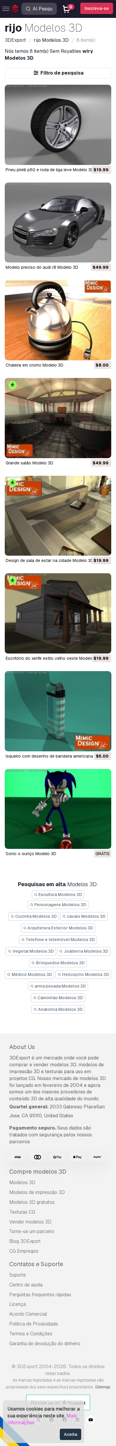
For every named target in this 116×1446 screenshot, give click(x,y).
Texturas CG (22, 1212)
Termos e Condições (30, 1334)
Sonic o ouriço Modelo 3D (31, 853)
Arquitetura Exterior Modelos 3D (59, 928)
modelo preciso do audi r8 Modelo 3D (42, 267)
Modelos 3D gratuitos (32, 1202)
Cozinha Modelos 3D (35, 916)
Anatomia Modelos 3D (60, 1009)
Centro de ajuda (26, 1285)
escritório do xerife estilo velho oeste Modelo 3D (53, 658)
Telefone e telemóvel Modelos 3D (60, 939)
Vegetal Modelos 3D (33, 951)
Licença (17, 1304)
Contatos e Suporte (36, 1264)
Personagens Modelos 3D (59, 904)
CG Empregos (23, 1251)
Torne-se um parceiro (31, 1231)
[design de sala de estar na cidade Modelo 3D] (58, 516)
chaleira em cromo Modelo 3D (34, 365)
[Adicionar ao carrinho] (90, 157)
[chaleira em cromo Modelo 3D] (58, 320)
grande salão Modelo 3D (29, 463)
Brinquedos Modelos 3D (60, 962)
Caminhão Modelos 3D (60, 997)
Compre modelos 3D (37, 1171)
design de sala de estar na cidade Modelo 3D (49, 560)
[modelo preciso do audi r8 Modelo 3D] (58, 223)
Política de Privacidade (33, 1324)
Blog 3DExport (25, 1241)
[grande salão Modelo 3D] (58, 418)
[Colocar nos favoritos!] (102, 157)
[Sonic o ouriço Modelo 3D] (58, 809)
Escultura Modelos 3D (59, 894)
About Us (22, 1047)
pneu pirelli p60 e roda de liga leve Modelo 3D (50, 169)
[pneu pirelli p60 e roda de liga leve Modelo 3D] (58, 125)
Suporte (17, 1275)
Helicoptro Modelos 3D (85, 974)
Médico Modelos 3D (31, 974)
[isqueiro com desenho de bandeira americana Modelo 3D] (58, 711)
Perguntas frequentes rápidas (40, 1294)
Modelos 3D (22, 1182)
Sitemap (102, 1387)
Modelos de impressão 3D (37, 1192)
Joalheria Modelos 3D (85, 951)
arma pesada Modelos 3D (60, 986)
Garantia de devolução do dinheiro (44, 1343)
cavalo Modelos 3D (86, 916)
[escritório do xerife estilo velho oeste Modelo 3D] (58, 613)
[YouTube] (91, 1421)
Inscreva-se (96, 8)
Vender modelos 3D (30, 1222)
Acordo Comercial (28, 1314)
